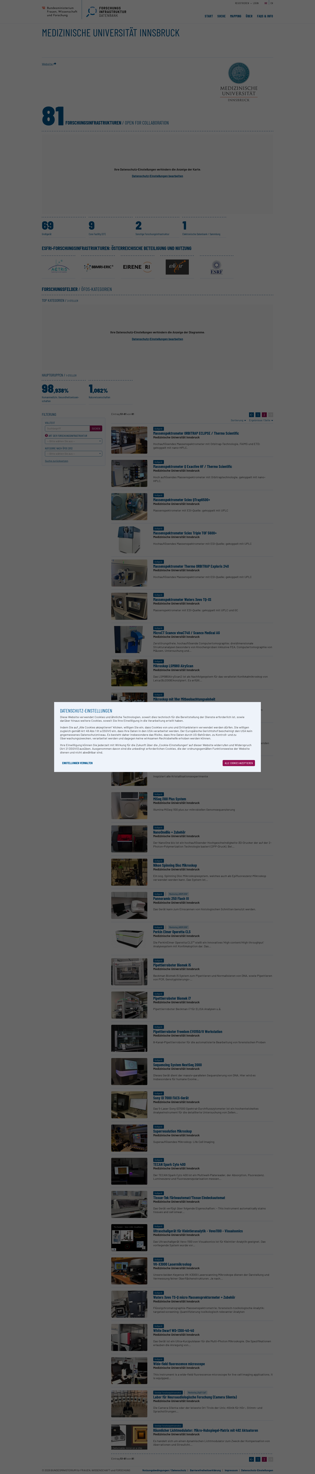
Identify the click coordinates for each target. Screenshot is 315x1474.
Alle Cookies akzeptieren (239, 763)
